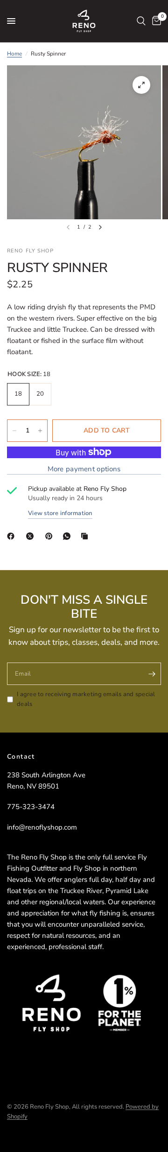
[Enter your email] (151, 674)
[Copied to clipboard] (86, 536)
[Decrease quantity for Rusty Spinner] (14, 430)
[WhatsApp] (68, 536)
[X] (31, 536)
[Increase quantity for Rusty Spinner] (40, 430)
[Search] (141, 21)
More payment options (84, 469)
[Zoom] (141, 85)
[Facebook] (12, 536)
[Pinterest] (50, 536)
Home (14, 53)
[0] (155, 21)
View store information (60, 513)
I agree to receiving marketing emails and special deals (86, 699)
